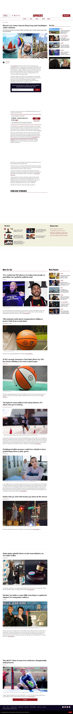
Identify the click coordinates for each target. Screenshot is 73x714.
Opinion (48, 18)
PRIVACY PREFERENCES (33, 707)
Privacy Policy (19, 712)
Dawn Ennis (5, 599)
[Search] (61, 15)
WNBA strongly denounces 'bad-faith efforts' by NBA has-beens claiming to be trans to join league (23, 360)
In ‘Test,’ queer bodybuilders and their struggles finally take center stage (65, 39)
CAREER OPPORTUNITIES (13, 707)
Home (4, 22)
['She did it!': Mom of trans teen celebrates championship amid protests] (25, 679)
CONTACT (4, 707)
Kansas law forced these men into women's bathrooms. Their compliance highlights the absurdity (65, 278)
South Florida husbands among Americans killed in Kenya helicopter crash (65, 32)
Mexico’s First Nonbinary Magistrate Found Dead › (59, 235)
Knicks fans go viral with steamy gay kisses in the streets (25, 496)
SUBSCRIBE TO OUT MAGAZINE (5, 15)
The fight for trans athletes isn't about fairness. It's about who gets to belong (22, 403)
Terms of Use (26, 712)
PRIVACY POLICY (27, 707)
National (61, 43)
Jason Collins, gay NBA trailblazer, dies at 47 (18, 230)
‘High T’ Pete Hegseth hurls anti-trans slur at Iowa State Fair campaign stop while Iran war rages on (64, 299)
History (43, 18)
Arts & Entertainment (64, 302)
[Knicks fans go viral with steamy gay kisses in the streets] (25, 513)
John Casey (5, 279)
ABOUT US (7, 707)
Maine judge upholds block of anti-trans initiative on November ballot (23, 554)
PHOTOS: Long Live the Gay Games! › (57, 228)
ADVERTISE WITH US (20, 707)
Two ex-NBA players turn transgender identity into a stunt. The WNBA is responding (41, 231)
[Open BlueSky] (15, 15)
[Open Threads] (17, 15)
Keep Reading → (27, 313)
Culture (61, 309)
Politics (24, 18)
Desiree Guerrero (6, 453)
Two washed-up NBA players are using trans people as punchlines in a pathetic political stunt (24, 276)
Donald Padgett (8, 61)
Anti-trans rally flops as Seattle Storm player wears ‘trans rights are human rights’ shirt (19, 243)
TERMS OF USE (39, 707)
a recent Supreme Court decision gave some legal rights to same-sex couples (24, 137)
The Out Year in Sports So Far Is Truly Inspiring (41, 236)
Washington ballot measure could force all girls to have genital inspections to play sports (24, 450)
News (31, 18)
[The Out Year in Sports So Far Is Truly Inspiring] (30, 236)
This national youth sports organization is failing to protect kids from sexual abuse (23, 320)
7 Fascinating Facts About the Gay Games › (58, 230)
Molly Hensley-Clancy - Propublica (8, 323)
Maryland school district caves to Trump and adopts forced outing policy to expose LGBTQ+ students (65, 285)
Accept (70, 712)
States (61, 287)
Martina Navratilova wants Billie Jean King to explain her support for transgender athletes (25, 596)
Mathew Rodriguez (6, 363)
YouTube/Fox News (32, 585)
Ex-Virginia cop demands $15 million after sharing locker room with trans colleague (64, 292)
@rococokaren (34, 526)
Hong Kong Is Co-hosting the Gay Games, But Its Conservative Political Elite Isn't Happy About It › (59, 233)
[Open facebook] (12, 15)
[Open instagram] (19, 15)
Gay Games (14, 66)
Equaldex (12, 139)
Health (37, 18)
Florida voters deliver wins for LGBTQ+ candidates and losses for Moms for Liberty (64, 53)
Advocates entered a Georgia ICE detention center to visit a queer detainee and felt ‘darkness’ (64, 47)
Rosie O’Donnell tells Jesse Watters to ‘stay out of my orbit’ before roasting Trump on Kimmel (65, 313)
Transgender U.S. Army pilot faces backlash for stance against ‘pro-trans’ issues (19, 237)
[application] (59, 63)
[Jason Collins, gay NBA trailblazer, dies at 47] (8, 230)
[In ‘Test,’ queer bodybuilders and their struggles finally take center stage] (54, 38)
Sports (7, 22)
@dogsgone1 (30, 526)
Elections (62, 50)
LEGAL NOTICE (44, 707)
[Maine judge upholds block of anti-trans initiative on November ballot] (25, 572)
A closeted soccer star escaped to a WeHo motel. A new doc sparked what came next (65, 306)
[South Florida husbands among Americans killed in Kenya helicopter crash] (54, 30)
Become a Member (36, 118)
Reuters (39, 130)
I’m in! (37, 89)
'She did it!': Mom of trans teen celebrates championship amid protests (24, 661)
